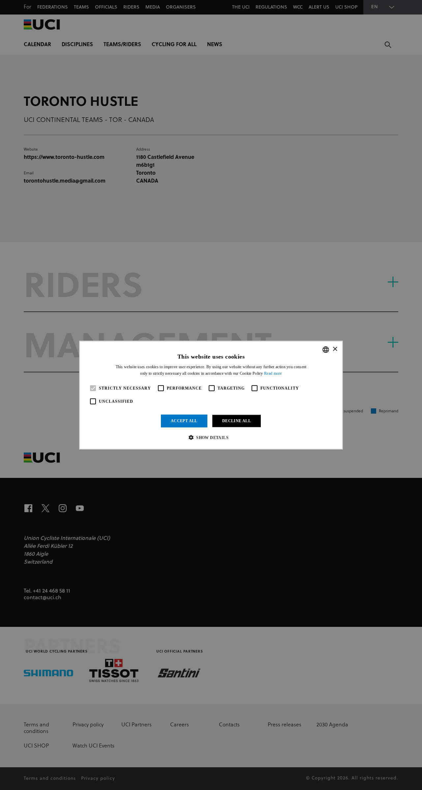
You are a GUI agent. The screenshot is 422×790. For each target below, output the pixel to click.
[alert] (211, 395)
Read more (273, 373)
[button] (211, 437)
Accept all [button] (184, 421)
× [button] (334, 349)
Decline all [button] (236, 421)
